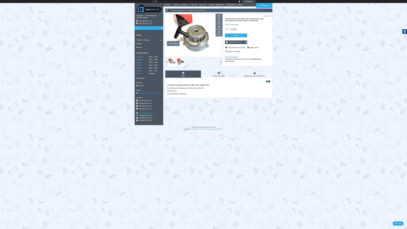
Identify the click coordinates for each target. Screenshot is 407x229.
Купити (236, 35)
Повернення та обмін (234, 5)
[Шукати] (161, 28)
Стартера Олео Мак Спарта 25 (196, 10)
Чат (399, 223)
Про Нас (194, 5)
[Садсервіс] (149, 9)
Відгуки (138, 47)
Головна (167, 5)
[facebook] (267, 82)
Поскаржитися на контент (198, 129)
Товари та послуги (180, 5)
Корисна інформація (216, 5)
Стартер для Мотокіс (178, 10)
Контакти (203, 5)
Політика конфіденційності (215, 129)
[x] (269, 82)
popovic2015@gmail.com (146, 113)
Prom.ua (213, 127)
